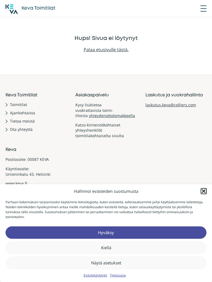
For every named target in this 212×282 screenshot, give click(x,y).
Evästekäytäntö (95, 275)
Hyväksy (106, 232)
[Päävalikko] (203, 9)
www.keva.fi (16, 183)
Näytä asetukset (106, 262)
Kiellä (106, 247)
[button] (203, 191)
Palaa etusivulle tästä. (106, 50)
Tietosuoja (118, 275)
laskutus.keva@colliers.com (170, 104)
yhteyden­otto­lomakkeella (112, 115)
